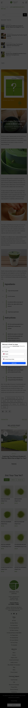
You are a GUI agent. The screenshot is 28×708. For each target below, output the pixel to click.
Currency (6, 356)
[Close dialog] (26, 343)
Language (6, 351)
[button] (14, 354)
